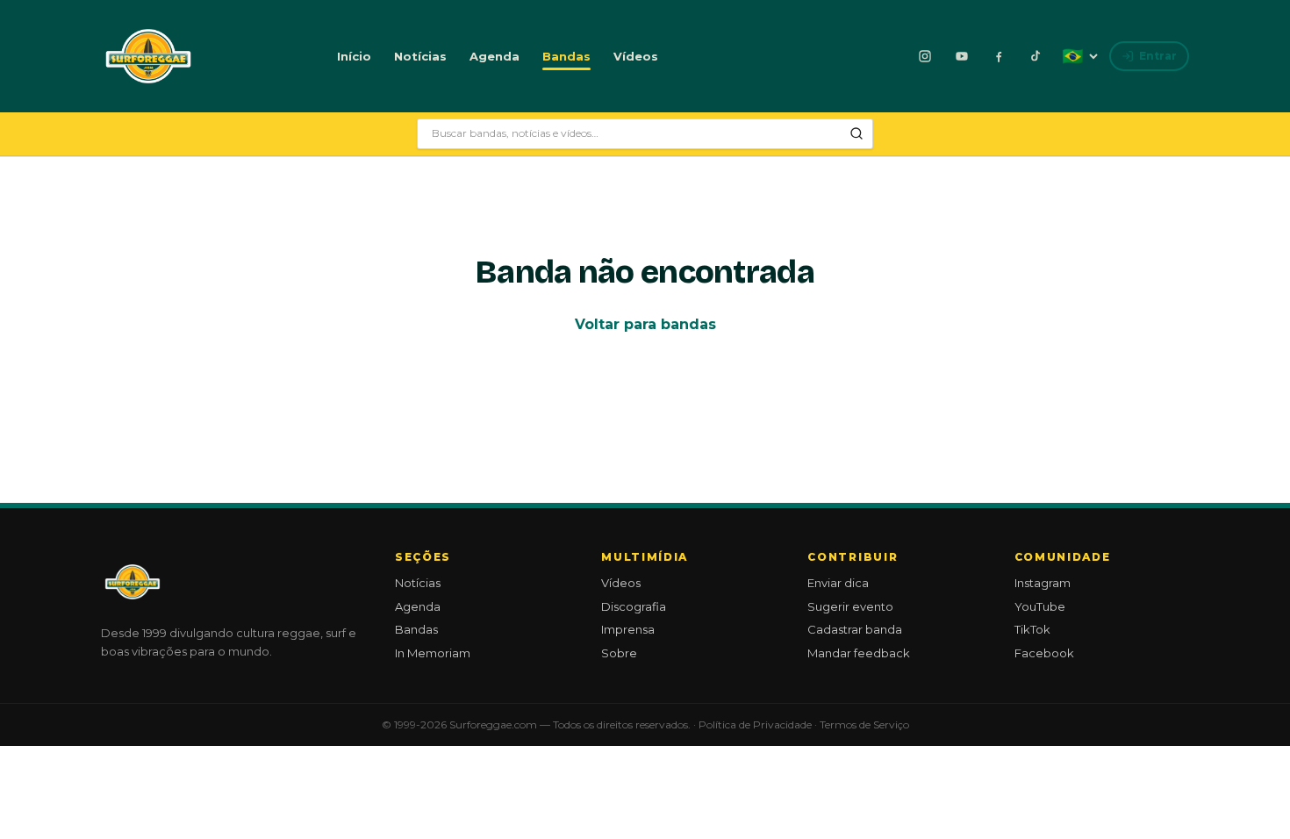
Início (354, 56)
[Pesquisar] (856, 133)
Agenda (494, 56)
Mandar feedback (858, 653)
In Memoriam (432, 653)
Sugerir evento (850, 606)
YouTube (1039, 606)
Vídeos (635, 56)
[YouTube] (962, 56)
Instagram (1042, 583)
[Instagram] (925, 56)
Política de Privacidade (755, 724)
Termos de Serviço (864, 724)
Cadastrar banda (854, 629)
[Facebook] (999, 56)
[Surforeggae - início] (148, 56)
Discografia (633, 606)
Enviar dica (838, 583)
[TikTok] (1035, 56)
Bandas (566, 56)
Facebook (1044, 653)
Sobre (619, 653)
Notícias (420, 56)
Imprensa (628, 629)
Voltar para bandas (645, 324)
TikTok (1032, 629)
